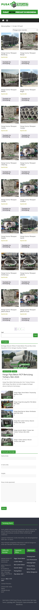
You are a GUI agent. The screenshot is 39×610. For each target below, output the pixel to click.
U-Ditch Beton (18, 561)
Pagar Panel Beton (19, 558)
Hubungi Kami (31, 563)
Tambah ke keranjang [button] (7, 62)
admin (8, 379)
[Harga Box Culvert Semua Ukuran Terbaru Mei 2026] (7, 420)
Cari (2, 332)
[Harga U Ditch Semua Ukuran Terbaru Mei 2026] (7, 439)
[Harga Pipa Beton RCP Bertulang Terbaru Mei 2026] (19, 351)
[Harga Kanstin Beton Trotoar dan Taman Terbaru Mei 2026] (7, 429)
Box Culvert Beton (19, 564)
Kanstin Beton (18, 568)
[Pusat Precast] (3, 20)
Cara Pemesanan (32, 559)
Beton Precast (7, 371)
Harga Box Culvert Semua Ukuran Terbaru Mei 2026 (24, 421)
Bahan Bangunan (32, 572)
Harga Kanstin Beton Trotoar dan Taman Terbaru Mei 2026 (24, 431)
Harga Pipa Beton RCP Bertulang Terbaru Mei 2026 (18, 375)
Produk (14, 371)
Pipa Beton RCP (18, 574)
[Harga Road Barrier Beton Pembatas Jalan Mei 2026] (7, 410)
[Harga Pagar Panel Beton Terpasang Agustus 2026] (7, 392)
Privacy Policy (31, 566)
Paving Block (17, 571)
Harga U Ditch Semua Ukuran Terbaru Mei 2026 (23, 440)
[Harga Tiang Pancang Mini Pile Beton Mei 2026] (7, 401)
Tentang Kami (31, 556)
